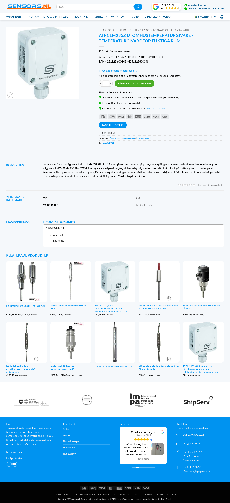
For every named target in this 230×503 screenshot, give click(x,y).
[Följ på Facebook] (9, 464)
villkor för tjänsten (153, 499)
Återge (160, 494)
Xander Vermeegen (143, 432)
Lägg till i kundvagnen (134, 83)
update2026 (108, 143)
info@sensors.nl (191, 443)
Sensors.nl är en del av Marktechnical (74, 494)
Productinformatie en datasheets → (118, 70)
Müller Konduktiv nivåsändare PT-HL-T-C (114, 366)
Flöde (64, 16)
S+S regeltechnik (143, 138)
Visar (135, 16)
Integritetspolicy (144, 494)
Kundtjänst (126, 494)
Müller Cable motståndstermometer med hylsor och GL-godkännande (158, 307)
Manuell (58, 235)
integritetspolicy (135, 499)
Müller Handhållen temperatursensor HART (68, 307)
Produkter (124, 30)
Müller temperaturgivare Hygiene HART (25, 305)
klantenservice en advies (212, 8)
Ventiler (100, 16)
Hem (101, 30)
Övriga (167, 16)
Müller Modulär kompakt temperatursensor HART (62, 367)
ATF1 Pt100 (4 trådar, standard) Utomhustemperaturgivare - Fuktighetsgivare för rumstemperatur (201, 369)
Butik (111, 30)
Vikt (86, 16)
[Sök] (138, 7)
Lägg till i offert (112, 125)
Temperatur (49, 16)
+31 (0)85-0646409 (193, 435)
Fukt (112, 16)
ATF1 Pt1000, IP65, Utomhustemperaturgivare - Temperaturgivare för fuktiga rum (111, 308)
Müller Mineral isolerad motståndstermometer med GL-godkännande (21, 369)
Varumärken (13, 16)
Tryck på (31, 16)
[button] (166, 7)
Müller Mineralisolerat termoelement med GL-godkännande (159, 367)
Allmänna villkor (108, 494)
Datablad (58, 240)
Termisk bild (150, 16)
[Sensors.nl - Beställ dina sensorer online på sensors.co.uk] (29, 6)
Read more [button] (143, 459)
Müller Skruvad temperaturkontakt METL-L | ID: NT (203, 307)
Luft (123, 16)
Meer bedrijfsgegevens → (196, 471)
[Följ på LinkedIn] (14, 464)
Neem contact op (156, 108)
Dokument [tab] (56, 227)
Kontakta (171, 494)
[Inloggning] (215, 16)
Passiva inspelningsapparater (171, 30)
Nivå (76, 16)
